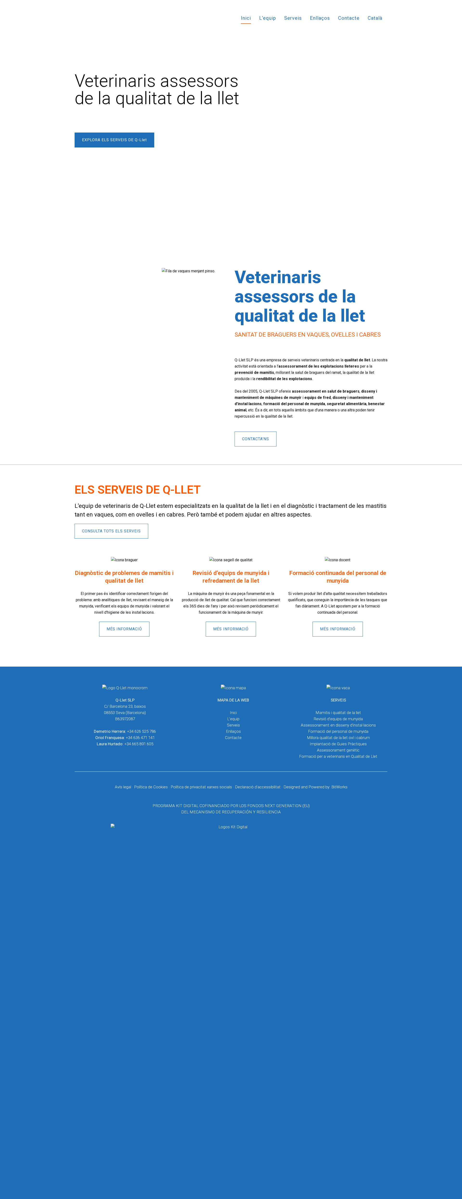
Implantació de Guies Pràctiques (338, 743)
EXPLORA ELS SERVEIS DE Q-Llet (114, 140)
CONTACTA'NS (255, 439)
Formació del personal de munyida (338, 731)
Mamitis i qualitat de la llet (338, 712)
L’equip (233, 718)
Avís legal (123, 786)
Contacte (233, 737)
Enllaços (233, 731)
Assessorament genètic (338, 750)
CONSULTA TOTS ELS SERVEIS (111, 531)
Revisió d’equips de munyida (338, 718)
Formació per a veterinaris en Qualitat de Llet (338, 756)
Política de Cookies (151, 786)
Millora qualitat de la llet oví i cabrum (338, 737)
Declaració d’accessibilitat (258, 786)
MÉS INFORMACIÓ (124, 629)
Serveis (233, 725)
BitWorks (339, 786)
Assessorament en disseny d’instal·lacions (338, 725)
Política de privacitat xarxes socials (201, 786)
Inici (233, 712)
